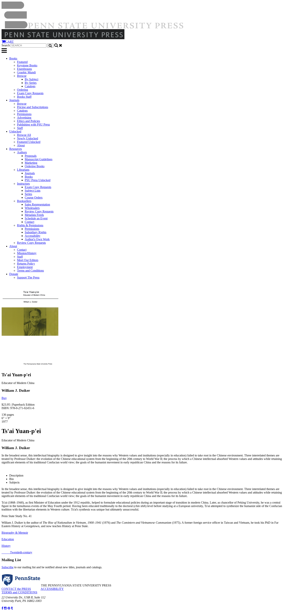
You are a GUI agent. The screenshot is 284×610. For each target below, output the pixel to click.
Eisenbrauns (24, 69)
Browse (21, 75)
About (21, 145)
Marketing (31, 162)
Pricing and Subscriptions (32, 107)
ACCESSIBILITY (52, 588)
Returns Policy (26, 263)
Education (8, 539)
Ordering (22, 89)
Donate (13, 274)
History (6, 545)
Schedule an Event (36, 218)
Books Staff (24, 96)
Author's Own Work (37, 239)
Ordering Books (34, 166)
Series (28, 194)
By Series (31, 82)
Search (6, 45)
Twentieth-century (17, 552)
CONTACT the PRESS (16, 588)
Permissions (24, 114)
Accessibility (32, 235)
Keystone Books (27, 65)
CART (9, 41)
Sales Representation (37, 204)
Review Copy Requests (39, 211)
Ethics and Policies (28, 121)
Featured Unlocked (28, 142)
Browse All (24, 135)
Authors (22, 152)
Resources (15, 148)
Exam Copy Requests (30, 93)
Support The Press (28, 277)
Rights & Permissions (30, 225)
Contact (29, 221)
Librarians (23, 169)
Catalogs (30, 86)
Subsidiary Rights (35, 232)
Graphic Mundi (26, 72)
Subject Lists (32, 190)
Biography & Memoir (15, 532)
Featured (22, 62)
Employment (25, 267)
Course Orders (34, 197)
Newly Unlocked (27, 138)
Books (13, 58)
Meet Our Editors (27, 260)
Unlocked (15, 131)
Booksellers (24, 201)
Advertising (24, 117)
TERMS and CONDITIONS (19, 592)
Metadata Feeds (34, 215)
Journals (14, 100)
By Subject (31, 79)
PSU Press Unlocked (37, 180)
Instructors (23, 183)
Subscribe (8, 567)
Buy (4, 398)
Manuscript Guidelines (38, 159)
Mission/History (27, 253)
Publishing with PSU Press (33, 124)
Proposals (31, 155)
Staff (20, 128)
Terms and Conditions (30, 270)
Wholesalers (32, 208)
